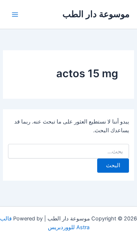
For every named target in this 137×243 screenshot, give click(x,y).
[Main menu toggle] (15, 14)
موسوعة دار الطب (96, 14)
